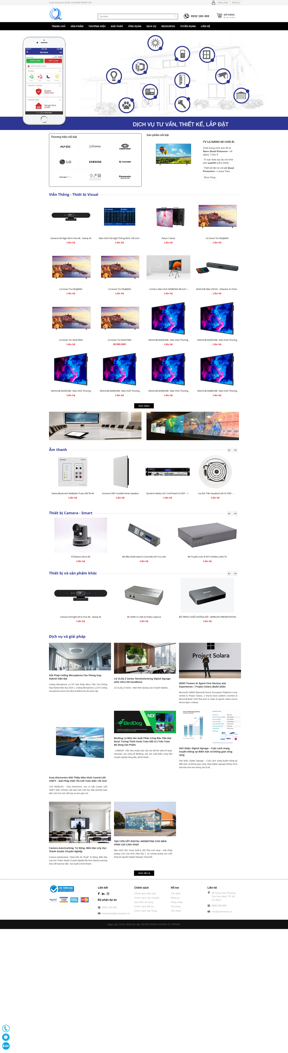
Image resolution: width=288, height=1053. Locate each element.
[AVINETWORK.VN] (56, 13)
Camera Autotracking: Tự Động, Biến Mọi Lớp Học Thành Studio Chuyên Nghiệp (77, 849)
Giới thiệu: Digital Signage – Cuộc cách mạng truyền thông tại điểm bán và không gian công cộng (205, 751)
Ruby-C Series (168, 238)
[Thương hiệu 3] (125, 146)
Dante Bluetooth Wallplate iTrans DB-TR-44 (73, 493)
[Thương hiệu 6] (125, 162)
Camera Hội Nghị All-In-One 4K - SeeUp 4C (71, 238)
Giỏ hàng (175, 906)
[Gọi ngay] (6, 1028)
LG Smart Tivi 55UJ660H (119, 289)
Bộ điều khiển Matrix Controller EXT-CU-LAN (144, 556)
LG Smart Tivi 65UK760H (120, 339)
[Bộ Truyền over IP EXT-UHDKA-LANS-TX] (207, 535)
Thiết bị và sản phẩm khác (73, 572)
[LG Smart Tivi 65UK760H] (120, 318)
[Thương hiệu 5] (95, 162)
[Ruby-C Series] (168, 216)
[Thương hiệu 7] (65, 177)
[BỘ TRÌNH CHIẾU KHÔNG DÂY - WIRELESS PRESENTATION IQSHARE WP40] (207, 595)
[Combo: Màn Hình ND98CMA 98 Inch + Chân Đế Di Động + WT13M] (168, 267)
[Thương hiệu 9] (125, 177)
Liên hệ (195, 243)
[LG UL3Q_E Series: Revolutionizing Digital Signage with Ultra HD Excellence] (145, 658)
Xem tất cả (144, 873)
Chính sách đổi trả (144, 906)
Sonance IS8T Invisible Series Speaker (120, 493)
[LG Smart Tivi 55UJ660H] (120, 267)
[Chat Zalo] (6, 1046)
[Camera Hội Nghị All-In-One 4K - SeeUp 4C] (71, 216)
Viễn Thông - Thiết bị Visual (73, 194)
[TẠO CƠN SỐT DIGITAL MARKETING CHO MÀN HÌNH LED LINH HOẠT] (145, 819)
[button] (21, 81)
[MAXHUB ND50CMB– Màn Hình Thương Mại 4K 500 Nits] (217, 318)
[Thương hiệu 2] (95, 146)
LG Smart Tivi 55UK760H (71, 339)
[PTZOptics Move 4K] (81, 535)
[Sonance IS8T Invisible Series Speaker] (120, 471)
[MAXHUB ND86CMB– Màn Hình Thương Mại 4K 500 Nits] (217, 369)
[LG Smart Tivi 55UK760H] (71, 318)
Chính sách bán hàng (145, 910)
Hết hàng (146, 243)
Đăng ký (236, 2)
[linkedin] (103, 893)
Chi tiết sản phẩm (146, 240)
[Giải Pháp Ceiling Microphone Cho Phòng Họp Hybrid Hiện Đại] (80, 656)
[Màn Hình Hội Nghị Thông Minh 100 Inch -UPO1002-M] (120, 216)
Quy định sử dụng (143, 902)
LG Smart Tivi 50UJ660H (217, 238)
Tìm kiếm (176, 893)
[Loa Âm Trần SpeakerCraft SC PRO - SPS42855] (215, 471)
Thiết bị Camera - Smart (70, 512)
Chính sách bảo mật (145, 893)
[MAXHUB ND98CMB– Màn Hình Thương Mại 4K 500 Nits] (168, 369)
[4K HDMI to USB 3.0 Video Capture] (144, 595)
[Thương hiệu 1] (65, 146)
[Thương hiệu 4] (65, 162)
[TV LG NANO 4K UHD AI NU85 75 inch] (173, 154)
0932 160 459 (200, 16)
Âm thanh (58, 449)
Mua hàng (209, 177)
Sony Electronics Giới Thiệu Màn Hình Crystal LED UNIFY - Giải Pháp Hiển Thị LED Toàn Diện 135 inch (78, 779)
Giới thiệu (176, 910)
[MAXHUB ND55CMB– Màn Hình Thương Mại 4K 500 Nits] (71, 369)
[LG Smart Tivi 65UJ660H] (71, 267)
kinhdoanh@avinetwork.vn (116, 913)
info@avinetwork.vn (222, 911)
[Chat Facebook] (6, 1037)
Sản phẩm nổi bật (157, 135)
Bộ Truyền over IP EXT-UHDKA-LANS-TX (207, 556)
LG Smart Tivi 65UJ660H (70, 289)
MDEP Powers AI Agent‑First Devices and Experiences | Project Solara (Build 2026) (202, 685)
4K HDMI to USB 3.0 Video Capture (144, 616)
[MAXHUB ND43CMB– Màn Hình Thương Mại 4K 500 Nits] (168, 318)
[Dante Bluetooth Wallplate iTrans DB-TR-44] (73, 471)
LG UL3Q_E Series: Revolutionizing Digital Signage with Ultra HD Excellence (142, 680)
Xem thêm (144, 405)
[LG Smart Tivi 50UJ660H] (217, 216)
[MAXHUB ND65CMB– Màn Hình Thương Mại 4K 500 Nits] (120, 369)
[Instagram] (108, 893)
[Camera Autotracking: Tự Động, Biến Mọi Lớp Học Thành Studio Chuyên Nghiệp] (80, 822)
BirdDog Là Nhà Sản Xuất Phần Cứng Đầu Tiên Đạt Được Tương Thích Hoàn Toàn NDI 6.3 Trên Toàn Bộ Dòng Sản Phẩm (142, 741)
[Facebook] (99, 893)
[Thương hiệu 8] (95, 177)
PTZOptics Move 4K (80, 556)
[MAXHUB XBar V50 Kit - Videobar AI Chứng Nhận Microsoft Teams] (217, 267)
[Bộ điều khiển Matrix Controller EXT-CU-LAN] (144, 535)
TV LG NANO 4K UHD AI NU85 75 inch (218, 144)
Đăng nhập (223, 2)
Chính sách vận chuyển (146, 897)
